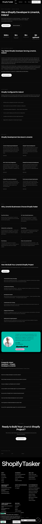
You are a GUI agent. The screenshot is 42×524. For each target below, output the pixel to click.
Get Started (15, 521)
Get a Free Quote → (21, 438)
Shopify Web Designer (5, 491)
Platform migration (18, 475)
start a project (3, 511)
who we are (3, 474)
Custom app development (19, 477)
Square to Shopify (32, 494)
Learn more (5, 155)
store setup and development (20, 474)
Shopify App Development (33, 475)
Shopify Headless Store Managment (5, 490)
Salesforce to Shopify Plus (33, 491)
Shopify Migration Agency (33, 486)
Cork (12, 453)
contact (2, 482)
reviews (2, 479)
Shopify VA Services (32, 479)
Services (20, 2)
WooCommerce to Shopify (33, 489)
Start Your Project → (6, 75)
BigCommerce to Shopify (33, 497)
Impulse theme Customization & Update (6, 506)
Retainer (16, 479)
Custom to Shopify (32, 500)
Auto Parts (17, 506)
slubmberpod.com (19, 349)
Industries (17, 503)
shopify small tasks (18, 480)
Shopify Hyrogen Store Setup (6, 487)
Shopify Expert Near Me (5, 493)
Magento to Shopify (32, 495)
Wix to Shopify (31, 498)
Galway (23, 453)
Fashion (16, 509)
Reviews (29, 2)
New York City (17, 486)
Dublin (2, 453)
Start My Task (35, 1)
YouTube (27, 517)
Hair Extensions (17, 504)
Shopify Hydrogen (32, 477)
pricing (2, 480)
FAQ (25, 2)
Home (12, 2)
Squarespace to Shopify (33, 492)
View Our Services (16, 25)
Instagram (22, 517)
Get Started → (5, 271)
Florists (16, 507)
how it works (3, 475)
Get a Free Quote (6, 25)
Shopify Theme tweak (32, 474)
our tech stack (3, 477)
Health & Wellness (18, 511)
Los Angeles (17, 488)
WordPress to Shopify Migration (34, 488)
